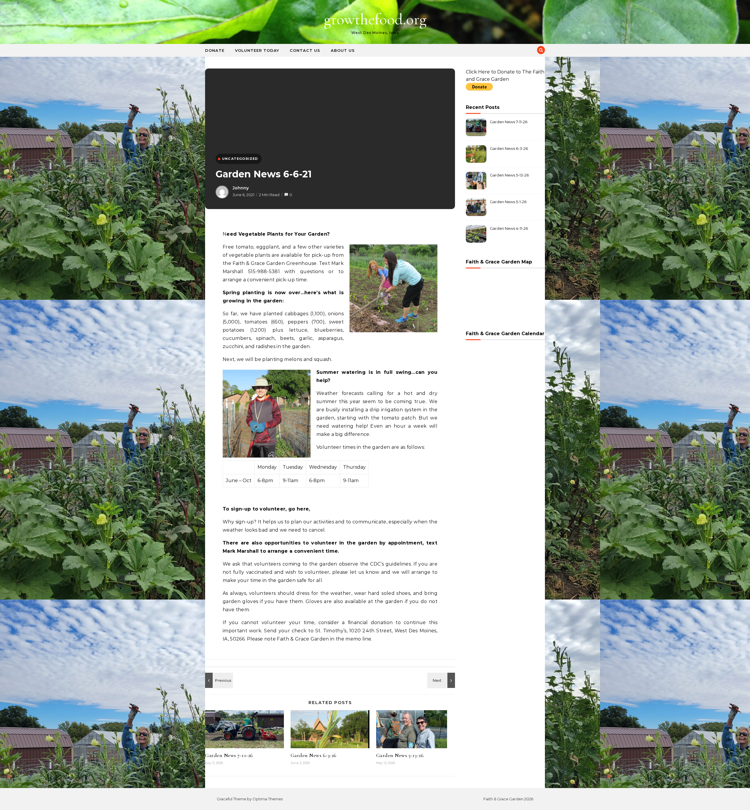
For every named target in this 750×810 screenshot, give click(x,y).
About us (343, 50)
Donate (214, 50)
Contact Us (305, 50)
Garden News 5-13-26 (400, 755)
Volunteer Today (257, 50)
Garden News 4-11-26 (509, 228)
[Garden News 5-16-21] (442, 680)
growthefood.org (375, 19)
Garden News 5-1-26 (508, 201)
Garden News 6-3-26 (314, 755)
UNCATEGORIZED (240, 159)
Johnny (241, 188)
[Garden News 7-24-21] (218, 680)
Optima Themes (268, 799)
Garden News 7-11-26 (229, 755)
